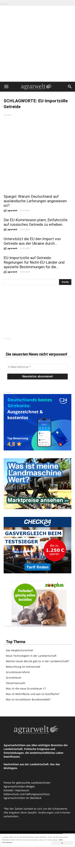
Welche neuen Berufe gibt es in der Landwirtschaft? (37, 661)
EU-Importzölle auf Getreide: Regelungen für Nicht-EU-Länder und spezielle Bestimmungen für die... (34, 262)
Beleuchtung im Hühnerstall (23, 666)
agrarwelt (12, 210)
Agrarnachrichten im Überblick (22, 798)
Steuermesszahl (15, 683)
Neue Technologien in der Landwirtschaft (31, 655)
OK (62, 843)
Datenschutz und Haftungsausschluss (27, 794)
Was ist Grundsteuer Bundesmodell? (28, 699)
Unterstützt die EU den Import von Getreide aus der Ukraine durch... (32, 241)
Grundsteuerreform (18, 672)
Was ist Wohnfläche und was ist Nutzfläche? (32, 694)
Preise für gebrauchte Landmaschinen (27, 782)
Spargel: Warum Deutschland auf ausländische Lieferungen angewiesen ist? (35, 201)
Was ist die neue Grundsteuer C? (26, 688)
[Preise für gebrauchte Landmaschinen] (37, 508)
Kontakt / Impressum (16, 790)
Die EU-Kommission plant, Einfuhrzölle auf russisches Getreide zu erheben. (36, 222)
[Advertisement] (37, 43)
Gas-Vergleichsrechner (19, 650)
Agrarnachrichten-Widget (19, 786)
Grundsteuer (13, 677)
